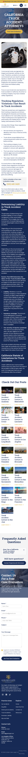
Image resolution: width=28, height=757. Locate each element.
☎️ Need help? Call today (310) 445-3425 (14, 1)
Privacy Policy (23, 750)
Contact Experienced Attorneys (14, 563)
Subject (3, 625)
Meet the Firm (20, 707)
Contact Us (19, 709)
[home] (5, 5)
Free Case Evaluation (14, 31)
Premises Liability (6, 715)
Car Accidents (8, 194)
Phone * (3, 618)
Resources (19, 712)
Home (17, 704)
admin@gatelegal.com (7, 733)
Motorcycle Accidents (19, 193)
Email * (3, 610)
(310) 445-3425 (5, 729)
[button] (15, 5)
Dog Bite (3, 707)
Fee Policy (22, 753)
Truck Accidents (6, 712)
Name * (3, 603)
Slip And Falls (5, 718)
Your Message (5, 632)
